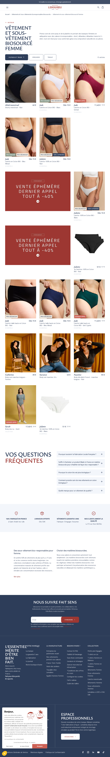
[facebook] (83, 752)
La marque (29, 651)
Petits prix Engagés (95, 651)
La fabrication (31, 657)
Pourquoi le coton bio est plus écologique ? (75, 472)
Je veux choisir (24, 746)
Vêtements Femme (95, 669)
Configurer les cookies (75, 676)
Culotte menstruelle (95, 679)
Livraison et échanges (75, 661)
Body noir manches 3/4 (48, 377)
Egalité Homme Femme (55, 675)
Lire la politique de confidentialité (14, 739)
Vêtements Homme (95, 682)
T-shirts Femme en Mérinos (95, 665)
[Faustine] (89, 352)
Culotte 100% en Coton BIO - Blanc (84, 216)
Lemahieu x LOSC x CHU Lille (96, 693)
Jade (41, 104)
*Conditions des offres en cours (75, 672)
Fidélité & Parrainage (74, 654)
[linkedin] (93, 752)
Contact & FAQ (72, 651)
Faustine (77, 374)
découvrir (70, 737)
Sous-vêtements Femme (94, 674)
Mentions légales (37, 752)
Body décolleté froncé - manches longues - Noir (86, 378)
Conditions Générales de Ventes (16, 752)
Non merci (9, 746)
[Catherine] (20, 352)
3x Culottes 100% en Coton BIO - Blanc (49, 430)
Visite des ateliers (52, 666)
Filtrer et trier (16, 57)
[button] (98, 7)
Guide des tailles (73, 683)
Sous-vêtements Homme (94, 687)
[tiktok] (103, 752)
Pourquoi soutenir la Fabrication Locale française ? (77, 454)
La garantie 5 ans (32, 654)
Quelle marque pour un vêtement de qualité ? (75, 490)
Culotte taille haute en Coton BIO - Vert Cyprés (82, 324)
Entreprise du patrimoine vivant (52, 652)
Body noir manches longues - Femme (15, 378)
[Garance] (55, 352)
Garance (43, 374)
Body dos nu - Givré (12, 429)
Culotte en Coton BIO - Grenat (82, 108)
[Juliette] (89, 245)
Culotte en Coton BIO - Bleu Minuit (15, 162)
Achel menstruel (12, 104)
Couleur (36, 57)
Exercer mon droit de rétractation (74, 666)
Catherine (9, 374)
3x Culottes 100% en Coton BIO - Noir (84, 270)
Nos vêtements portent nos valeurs (53, 658)
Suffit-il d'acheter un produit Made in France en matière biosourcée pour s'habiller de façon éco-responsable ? (79, 463)
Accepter (40, 746)
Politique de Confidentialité (55, 752)
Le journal (29, 661)
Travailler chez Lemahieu (51, 671)
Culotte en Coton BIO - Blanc (50, 107)
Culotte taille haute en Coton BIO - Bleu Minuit (50, 324)
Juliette (43, 158)
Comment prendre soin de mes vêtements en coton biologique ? (78, 481)
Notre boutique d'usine (34, 664)
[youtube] (98, 752)
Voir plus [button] (17, 576)
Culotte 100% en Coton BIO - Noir (50, 162)
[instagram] (88, 752)
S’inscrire (70, 620)
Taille (50, 57)
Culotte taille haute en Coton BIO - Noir (15, 324)
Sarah (7, 426)
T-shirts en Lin (93, 654)
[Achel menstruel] (20, 83)
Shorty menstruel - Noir (13, 107)
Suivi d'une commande (75, 657)
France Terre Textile (53, 663)
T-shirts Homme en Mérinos (95, 659)
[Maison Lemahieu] (55, 7)
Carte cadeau (71, 680)
